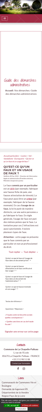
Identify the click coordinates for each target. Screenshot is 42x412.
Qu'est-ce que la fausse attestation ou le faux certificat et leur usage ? (18, 268)
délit (12, 188)
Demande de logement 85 (15, 389)
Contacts (21, 345)
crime (29, 198)
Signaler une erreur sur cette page (21, 331)
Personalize (21, 409)
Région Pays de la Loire (13, 396)
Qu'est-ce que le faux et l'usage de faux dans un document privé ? (18, 259)
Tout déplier (31, 252)
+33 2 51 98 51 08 (21, 359)
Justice (24, 156)
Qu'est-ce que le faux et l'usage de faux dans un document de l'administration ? (18, 278)
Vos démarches (22, 90)
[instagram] (24, 368)
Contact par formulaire (21, 363)
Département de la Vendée (15, 392)
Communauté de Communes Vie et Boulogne (19, 384)
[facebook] (18, 368)
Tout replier (16, 252)
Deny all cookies (31, 405)
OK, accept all (13, 405)
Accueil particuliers (11, 156)
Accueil (9, 90)
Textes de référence (13, 301)
